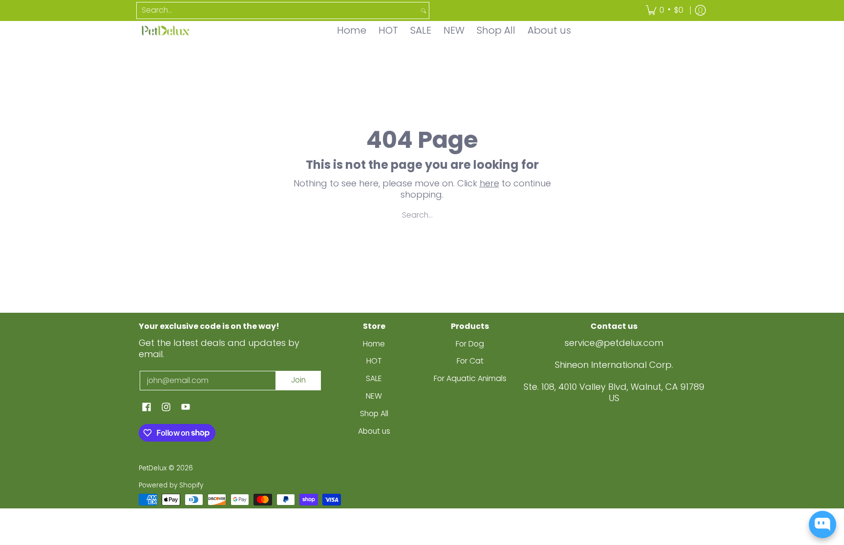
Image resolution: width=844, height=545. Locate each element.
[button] (146, 408)
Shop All (374, 413)
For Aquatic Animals (470, 378)
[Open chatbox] (822, 524)
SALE (374, 378)
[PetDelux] (165, 30)
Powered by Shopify (171, 485)
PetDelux (153, 468)
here (489, 183)
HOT (374, 360)
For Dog (470, 343)
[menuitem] (664, 10)
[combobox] (277, 10)
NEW (374, 396)
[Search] (423, 10)
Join (298, 379)
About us (374, 431)
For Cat (470, 360)
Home (374, 343)
